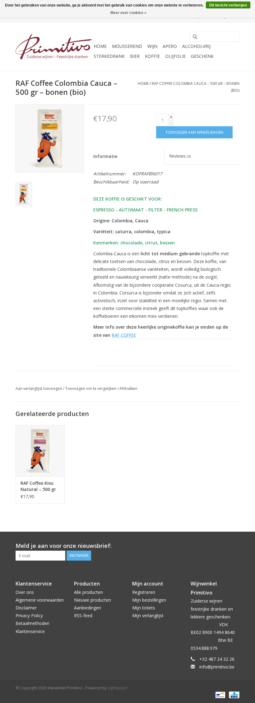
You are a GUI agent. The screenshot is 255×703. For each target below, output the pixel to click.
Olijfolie (175, 56)
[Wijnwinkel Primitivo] (54, 46)
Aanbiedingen (87, 608)
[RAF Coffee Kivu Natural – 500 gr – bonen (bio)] (40, 450)
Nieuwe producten (92, 600)
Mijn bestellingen (149, 600)
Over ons (25, 592)
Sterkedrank (109, 56)
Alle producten (88, 592)
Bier (135, 56)
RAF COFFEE (124, 335)
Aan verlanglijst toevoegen (39, 388)
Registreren (143, 592)
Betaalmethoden (32, 623)
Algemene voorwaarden (40, 600)
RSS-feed (83, 615)
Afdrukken (128, 388)
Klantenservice (30, 631)
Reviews (180, 156)
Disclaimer (26, 608)
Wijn (152, 46)
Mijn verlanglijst (148, 615)
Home (100, 46)
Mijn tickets (143, 608)
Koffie (152, 56)
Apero (170, 46)
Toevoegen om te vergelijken (91, 388)
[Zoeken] (193, 37)
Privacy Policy (29, 615)
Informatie (105, 156)
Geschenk (202, 56)
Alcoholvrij (196, 46)
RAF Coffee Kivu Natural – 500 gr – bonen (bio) (38, 486)
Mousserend (127, 46)
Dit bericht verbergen (228, 5)
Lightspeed (117, 688)
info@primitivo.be (216, 667)
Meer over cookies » (128, 13)
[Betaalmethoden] (219, 694)
